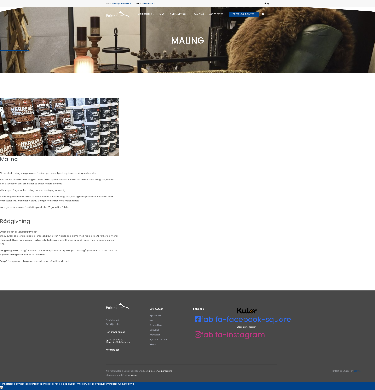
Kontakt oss (112, 349)
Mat (162, 14)
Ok (1, 387)
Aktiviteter (216, 14)
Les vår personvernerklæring (157, 370)
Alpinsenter (145, 14)
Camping (199, 14)
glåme (133, 375)
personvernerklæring (122, 383)
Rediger (252, 327)
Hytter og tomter (243, 14)
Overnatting (178, 14)
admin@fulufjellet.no (121, 3)
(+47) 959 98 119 (149, 3)
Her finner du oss (115, 332)
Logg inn (243, 327)
